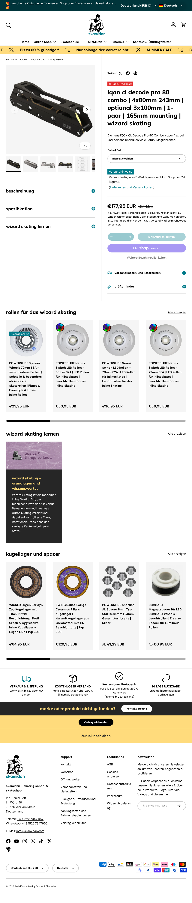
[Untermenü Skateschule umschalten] (82, 42)
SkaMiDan (95, 42)
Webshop (67, 772)
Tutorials (117, 42)
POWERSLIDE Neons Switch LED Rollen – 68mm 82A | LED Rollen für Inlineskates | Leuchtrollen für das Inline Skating (72, 374)
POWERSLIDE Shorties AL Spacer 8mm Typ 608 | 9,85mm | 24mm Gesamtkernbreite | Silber (118, 614)
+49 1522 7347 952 (30, 819)
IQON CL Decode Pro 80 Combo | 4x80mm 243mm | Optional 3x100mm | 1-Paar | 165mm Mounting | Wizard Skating (42, 59)
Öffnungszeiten (71, 779)
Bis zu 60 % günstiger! (25, 50)
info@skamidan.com (30, 831)
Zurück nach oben (96, 736)
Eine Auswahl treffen (161, 236)
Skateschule (70, 42)
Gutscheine (35, 3)
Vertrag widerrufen (96, 722)
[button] (184, 25)
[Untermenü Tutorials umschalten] (127, 42)
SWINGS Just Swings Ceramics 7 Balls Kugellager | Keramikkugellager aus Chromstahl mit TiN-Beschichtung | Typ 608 (72, 618)
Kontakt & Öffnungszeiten (152, 42)
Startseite (11, 59)
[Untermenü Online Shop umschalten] (54, 42)
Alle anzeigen (177, 312)
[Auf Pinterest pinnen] (135, 73)
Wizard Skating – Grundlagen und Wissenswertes (26, 483)
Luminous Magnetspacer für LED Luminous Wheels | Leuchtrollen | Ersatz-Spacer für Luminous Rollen (165, 616)
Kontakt (66, 764)
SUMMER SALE (145, 50)
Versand (156, 220)
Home (25, 42)
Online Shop (43, 42)
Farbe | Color (115, 150)
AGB (110, 764)
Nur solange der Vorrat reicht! (89, 50)
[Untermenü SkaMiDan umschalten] (105, 42)
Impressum (114, 796)
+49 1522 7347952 (34, 823)
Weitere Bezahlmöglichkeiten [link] (146, 258)
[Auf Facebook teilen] (128, 73)
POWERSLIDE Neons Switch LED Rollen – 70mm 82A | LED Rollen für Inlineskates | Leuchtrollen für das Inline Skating (118, 374)
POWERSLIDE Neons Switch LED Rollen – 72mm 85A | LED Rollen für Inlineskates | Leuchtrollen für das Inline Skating (165, 374)
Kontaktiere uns (137, 708)
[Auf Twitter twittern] (120, 73)
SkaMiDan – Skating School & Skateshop (36, 886)
